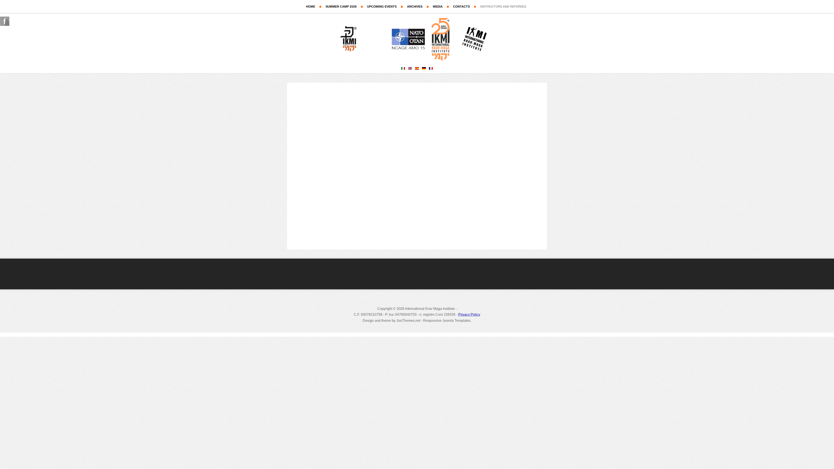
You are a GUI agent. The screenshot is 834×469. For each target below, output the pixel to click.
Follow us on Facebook (4, 21)
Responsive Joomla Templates (446, 320)
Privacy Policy (469, 314)
